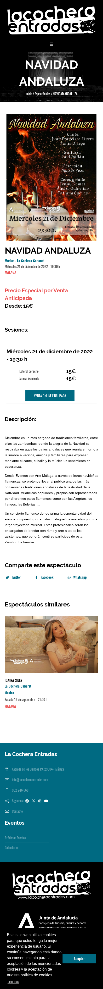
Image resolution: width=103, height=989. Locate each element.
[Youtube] (46, 800)
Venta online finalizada (50, 395)
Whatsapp (80, 577)
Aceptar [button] (79, 958)
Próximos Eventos (15, 837)
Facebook (47, 577)
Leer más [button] (13, 981)
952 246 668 (20, 790)
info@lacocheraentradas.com (30, 779)
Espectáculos (42, 93)
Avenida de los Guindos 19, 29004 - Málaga (38, 769)
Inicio (29, 93)
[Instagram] (39, 800)
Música (9, 260)
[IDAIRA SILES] (51, 644)
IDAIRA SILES (13, 680)
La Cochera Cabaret (30, 260)
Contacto (17, 811)
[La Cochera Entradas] (51, 20)
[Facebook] (27, 800)
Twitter (16, 577)
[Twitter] (33, 800)
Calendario (11, 847)
